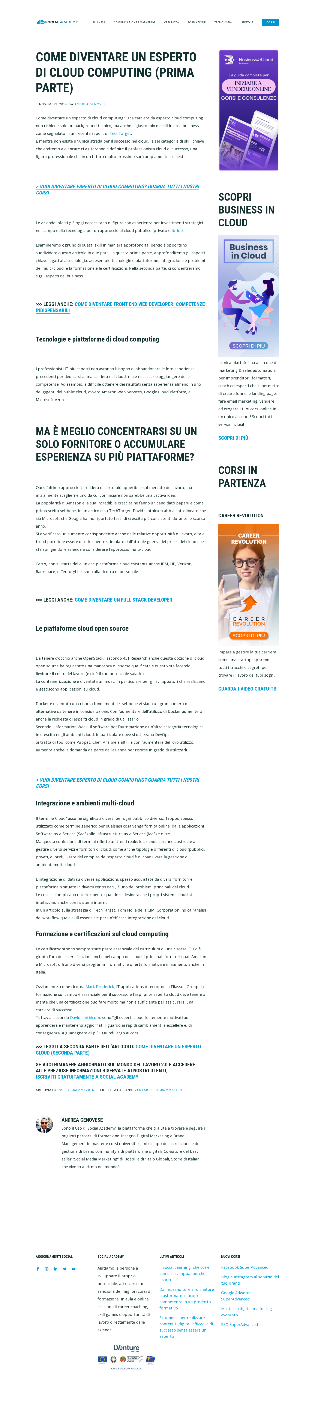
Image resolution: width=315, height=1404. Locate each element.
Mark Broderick (100, 986)
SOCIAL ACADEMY (57, 22)
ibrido (177, 230)
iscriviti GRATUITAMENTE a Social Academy (87, 1077)
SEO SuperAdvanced (239, 1324)
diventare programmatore (157, 1090)
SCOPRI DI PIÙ (233, 438)
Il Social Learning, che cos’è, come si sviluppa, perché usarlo (184, 1273)
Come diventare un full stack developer (123, 600)
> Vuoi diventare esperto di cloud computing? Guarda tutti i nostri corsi (117, 190)
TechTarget (120, 133)
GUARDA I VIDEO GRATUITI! (247, 689)
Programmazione (80, 1090)
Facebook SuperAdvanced (244, 1267)
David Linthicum (85, 1017)
